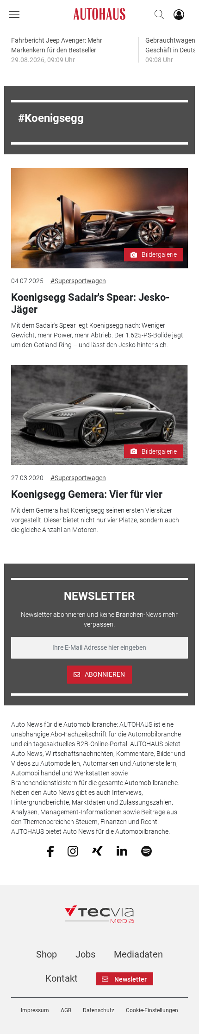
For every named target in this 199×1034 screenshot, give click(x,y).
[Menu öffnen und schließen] (16, 14)
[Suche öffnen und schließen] (157, 14)
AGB (66, 1010)
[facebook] (50, 850)
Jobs (85, 954)
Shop (46, 954)
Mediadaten (138, 954)
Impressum (35, 1010)
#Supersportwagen (78, 281)
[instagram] (73, 850)
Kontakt (61, 978)
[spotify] (146, 850)
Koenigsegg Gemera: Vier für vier (86, 494)
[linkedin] (122, 850)
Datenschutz (98, 1010)
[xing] (97, 850)
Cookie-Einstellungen (152, 1010)
